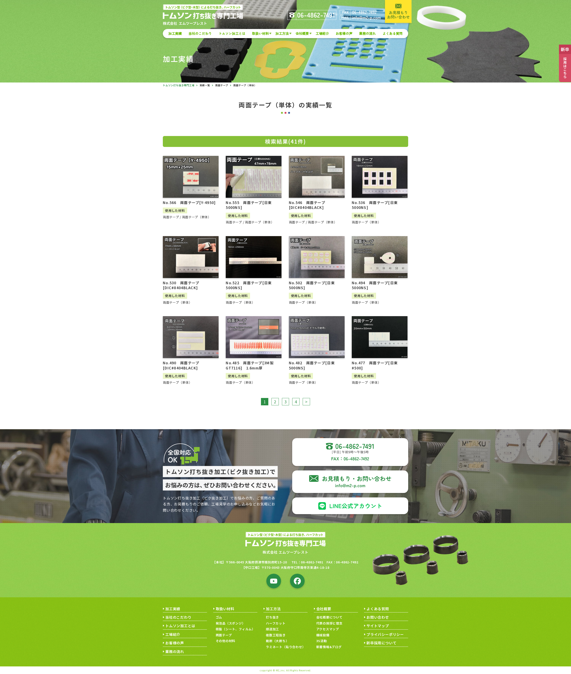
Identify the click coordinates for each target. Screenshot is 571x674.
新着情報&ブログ (329, 647)
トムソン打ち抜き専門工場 (178, 85)
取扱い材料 (260, 33)
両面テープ (221, 85)
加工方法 (282, 33)
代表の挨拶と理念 (329, 623)
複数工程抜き (276, 635)
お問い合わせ (377, 617)
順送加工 (272, 629)
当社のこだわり (200, 33)
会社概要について (329, 617)
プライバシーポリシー (385, 634)
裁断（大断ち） (277, 641)
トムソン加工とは (232, 33)
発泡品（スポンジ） (230, 623)
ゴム (219, 617)
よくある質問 (393, 33)
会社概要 (302, 33)
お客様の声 (344, 33)
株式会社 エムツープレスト (285, 552)
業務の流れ (367, 33)
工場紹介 (322, 33)
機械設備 (322, 635)
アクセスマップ (327, 629)
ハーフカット (276, 623)
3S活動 (321, 641)
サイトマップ (377, 625)
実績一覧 (205, 85)
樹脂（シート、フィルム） (235, 629)
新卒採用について (381, 642)
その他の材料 (226, 641)
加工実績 (175, 33)
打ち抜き (272, 617)
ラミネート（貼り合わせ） (286, 647)
